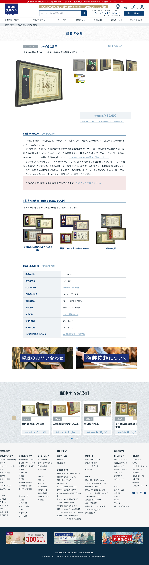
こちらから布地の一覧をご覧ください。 (89, 157)
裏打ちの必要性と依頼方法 (67, 486)
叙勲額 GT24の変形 (71, 287)
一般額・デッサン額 (26, 459)
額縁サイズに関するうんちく (96, 490)
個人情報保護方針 (86, 552)
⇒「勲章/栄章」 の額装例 (74, 334)
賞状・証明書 (5, 472)
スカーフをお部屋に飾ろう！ (95, 483)
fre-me (116, 500)
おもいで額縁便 (91, 503)
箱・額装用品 (42, 486)
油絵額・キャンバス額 (27, 463)
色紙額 (21, 479)
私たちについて (138, 476)
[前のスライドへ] (14, 418)
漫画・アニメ (5, 508)
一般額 (21, 500)
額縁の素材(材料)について (94, 480)
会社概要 (135, 479)
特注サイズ (23, 513)
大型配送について (120, 463)
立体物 (2, 476)
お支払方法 (118, 472)
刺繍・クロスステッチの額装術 (68, 509)
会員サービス (119, 490)
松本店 (134, 463)
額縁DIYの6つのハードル (94, 486)
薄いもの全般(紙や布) (8, 459)
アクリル (41, 483)
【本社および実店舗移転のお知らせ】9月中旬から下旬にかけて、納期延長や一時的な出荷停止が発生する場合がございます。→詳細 (74, 1)
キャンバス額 (24, 506)
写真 (1, 469)
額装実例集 (21, 25)
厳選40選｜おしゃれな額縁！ (96, 506)
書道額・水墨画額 (25, 482)
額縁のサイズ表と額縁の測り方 (68, 473)
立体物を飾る (42, 466)
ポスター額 (23, 472)
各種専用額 (4, 515)
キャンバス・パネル (7, 466)
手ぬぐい (3, 502)
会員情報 (117, 493)
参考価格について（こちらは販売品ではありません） (102, 121)
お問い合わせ (119, 479)
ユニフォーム (5, 489)
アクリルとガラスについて (66, 490)
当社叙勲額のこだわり (93, 500)
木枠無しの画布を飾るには (67, 506)
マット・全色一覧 (91, 466)
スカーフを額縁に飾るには (66, 502)
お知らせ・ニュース (139, 485)
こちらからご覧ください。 (89, 183)
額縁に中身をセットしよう (67, 477)
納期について (119, 466)
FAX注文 (117, 503)
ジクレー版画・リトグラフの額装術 (70, 512)
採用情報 (135, 482)
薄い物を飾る (42, 459)
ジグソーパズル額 (25, 489)
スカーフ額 (23, 516)
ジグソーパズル (5, 485)
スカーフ (3, 492)
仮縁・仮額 (4, 512)
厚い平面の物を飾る (45, 463)
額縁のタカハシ (10, 25)
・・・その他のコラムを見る (69, 519)
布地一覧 (88, 469)
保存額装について (63, 483)
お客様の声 (118, 476)
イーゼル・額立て (44, 496)
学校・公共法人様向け (122, 506)
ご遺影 (2, 495)
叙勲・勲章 (4, 505)
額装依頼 (60, 459)
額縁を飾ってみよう (64, 480)
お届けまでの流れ (120, 469)
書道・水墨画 (5, 479)
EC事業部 (135, 472)
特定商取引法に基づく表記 (66, 552)
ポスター (3, 463)
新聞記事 (3, 499)
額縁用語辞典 (90, 513)
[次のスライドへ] (135, 418)
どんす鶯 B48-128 (70, 314)
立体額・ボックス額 (26, 466)
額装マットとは (91, 463)
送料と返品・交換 (120, 459)
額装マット (42, 480)
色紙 (1, 482)
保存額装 (41, 500)
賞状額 (21, 469)
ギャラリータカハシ (139, 466)
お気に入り (118, 496)
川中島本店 (136, 459)
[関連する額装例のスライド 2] (77, 438)
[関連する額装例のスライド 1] (72, 438)
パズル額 (22, 509)
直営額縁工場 (137, 469)
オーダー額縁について (93, 496)
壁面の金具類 (42, 493)
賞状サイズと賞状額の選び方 (67, 499)
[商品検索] (84, 13)
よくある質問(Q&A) (92, 509)
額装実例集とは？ (115, 46)
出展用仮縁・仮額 (25, 485)
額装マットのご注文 (92, 459)
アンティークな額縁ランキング (96, 493)
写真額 (21, 476)
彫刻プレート (42, 490)
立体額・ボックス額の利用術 (67, 515)
